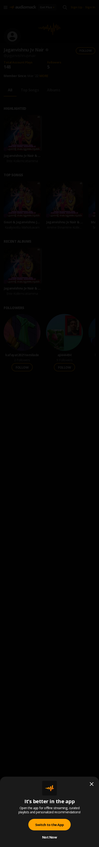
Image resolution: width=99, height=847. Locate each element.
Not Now (49, 837)
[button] (49, 423)
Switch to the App (49, 824)
